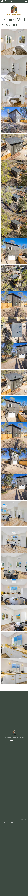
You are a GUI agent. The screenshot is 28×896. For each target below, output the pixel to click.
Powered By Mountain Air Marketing (14, 738)
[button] (25, 1)
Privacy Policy (14, 740)
